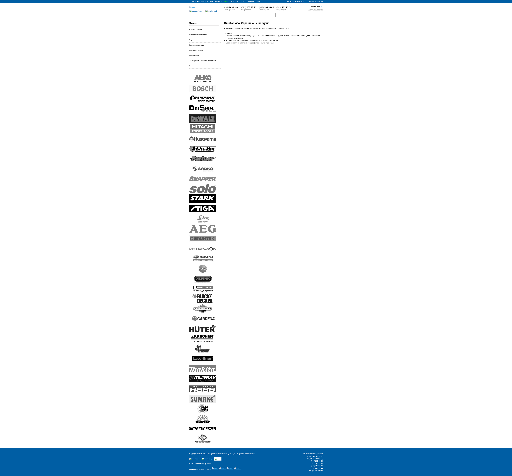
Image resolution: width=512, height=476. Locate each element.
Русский (214, 11)
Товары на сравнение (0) (295, 1)
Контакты (235, 1)
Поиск (281, 15)
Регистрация (318, 10)
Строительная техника (197, 40)
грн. (318, 7)
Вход (310, 10)
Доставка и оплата (214, 1)
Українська (199, 11)
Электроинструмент (196, 45)
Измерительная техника (198, 35)
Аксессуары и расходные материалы (202, 61)
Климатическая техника (198, 66)
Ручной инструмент (196, 50)
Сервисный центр (198, 1)
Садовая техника (195, 29)
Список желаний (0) (316, 1)
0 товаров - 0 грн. (313, 15)
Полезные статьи (253, 1)
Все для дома (194, 55)
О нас (242, 1)
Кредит (226, 1)
